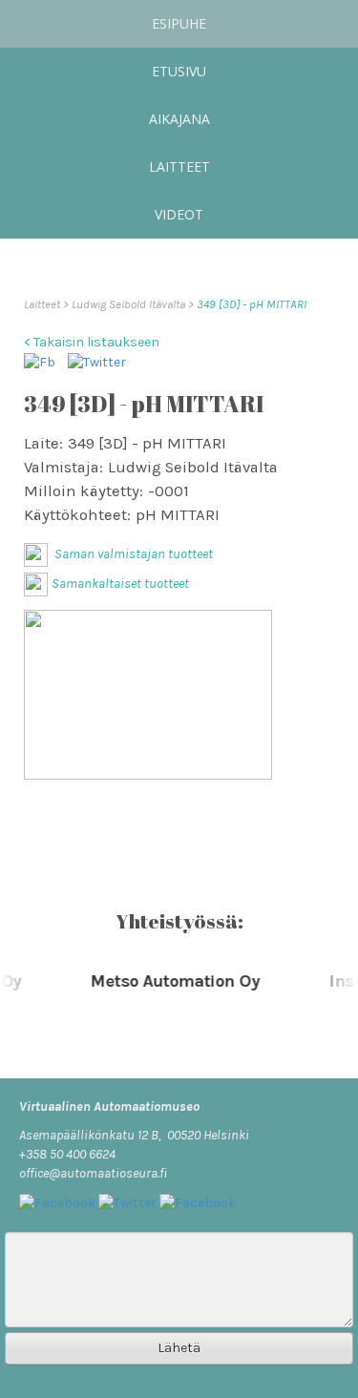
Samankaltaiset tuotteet (120, 583)
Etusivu (179, 71)
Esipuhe (179, 23)
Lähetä (179, 1348)
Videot (179, 214)
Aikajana (179, 119)
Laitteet (179, 166)
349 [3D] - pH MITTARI (251, 304)
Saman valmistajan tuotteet (132, 554)
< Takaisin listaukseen (91, 342)
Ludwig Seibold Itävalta (130, 304)
